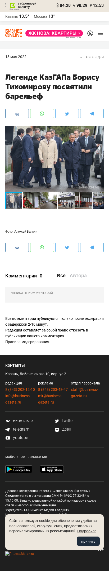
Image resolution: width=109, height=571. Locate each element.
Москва (40, 16)
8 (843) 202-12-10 (20, 389)
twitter (67, 420)
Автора (78, 275)
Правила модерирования (27, 342)
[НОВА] (52, 33)
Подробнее (86, 531)
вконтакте (22, 420)
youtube (20, 437)
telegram (20, 429)
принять (88, 541)
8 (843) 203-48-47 (53, 389)
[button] (99, 131)
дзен (66, 429)
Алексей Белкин (25, 231)
